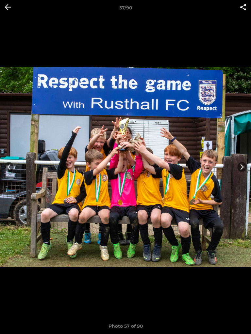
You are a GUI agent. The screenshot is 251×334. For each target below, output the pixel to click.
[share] (243, 7)
